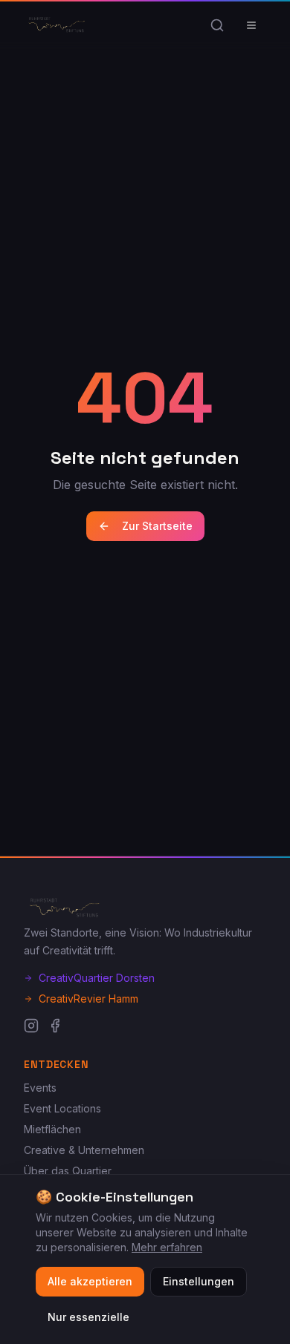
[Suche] (217, 25)
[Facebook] (55, 1025)
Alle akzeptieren (90, 1281)
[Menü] (251, 25)
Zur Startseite (157, 525)
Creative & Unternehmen (84, 1150)
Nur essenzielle (88, 1317)
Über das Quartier (68, 1170)
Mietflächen (52, 1129)
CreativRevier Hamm (88, 998)
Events (40, 1087)
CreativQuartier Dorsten (97, 977)
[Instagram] (31, 1025)
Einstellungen (198, 1281)
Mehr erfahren (167, 1247)
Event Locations (62, 1108)
